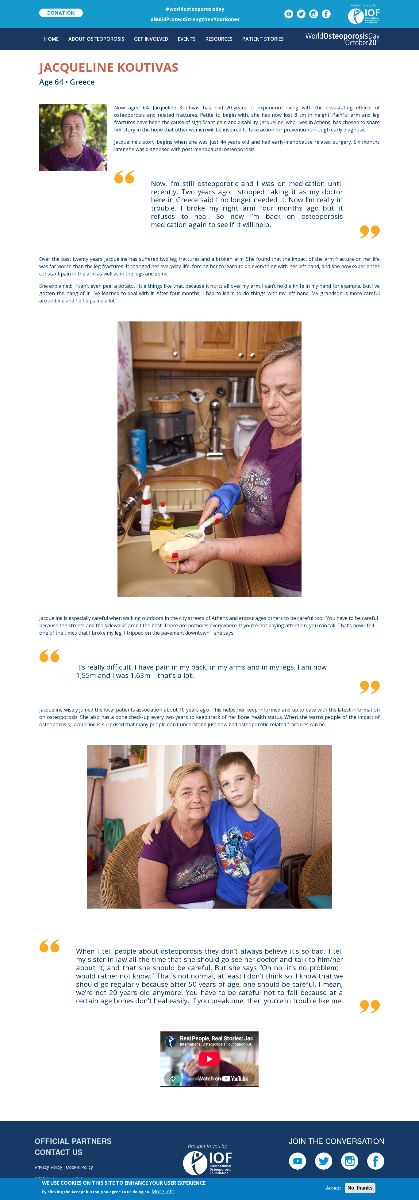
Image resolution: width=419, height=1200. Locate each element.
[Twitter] (301, 13)
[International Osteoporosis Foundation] (356, 13)
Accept (333, 1188)
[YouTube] (288, 13)
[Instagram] (313, 13)
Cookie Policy (79, 1167)
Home (51, 39)
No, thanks (360, 1188)
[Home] (342, 39)
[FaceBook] (326, 13)
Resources (219, 39)
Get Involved (151, 39)
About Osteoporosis (96, 39)
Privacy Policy (48, 1167)
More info (163, 1191)
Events (187, 39)
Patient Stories (263, 39)
